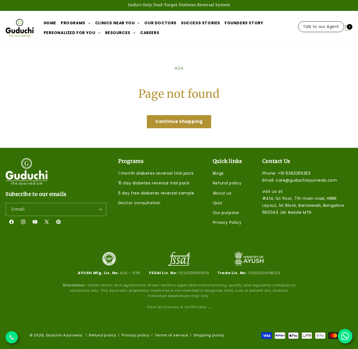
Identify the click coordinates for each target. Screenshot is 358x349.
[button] (75, 23)
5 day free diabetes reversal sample (156, 193)
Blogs (218, 173)
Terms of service (171, 335)
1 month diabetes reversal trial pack (156, 173)
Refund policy (227, 183)
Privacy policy (135, 335)
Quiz (217, 203)
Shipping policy (209, 335)
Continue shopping (179, 121)
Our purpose (226, 212)
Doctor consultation (139, 203)
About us (222, 193)
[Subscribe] (100, 209)
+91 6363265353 (294, 173)
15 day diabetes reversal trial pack (154, 183)
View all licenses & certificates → (179, 307)
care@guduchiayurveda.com (306, 180)
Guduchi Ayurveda (64, 335)
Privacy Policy (227, 222)
